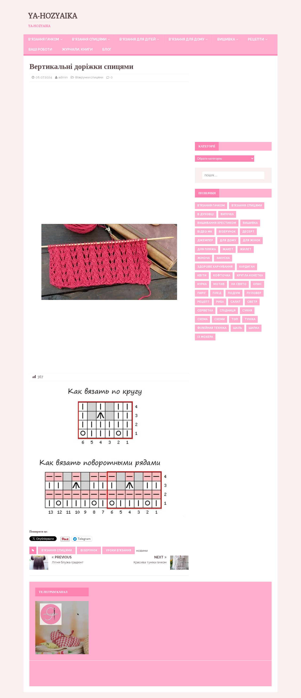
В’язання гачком (43, 39)
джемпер (205, 240)
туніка (250, 319)
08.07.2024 (44, 77)
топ (234, 319)
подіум (234, 293)
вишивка (250, 223)
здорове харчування (215, 266)
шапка (254, 328)
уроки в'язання (118, 550)
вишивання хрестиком (216, 223)
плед (217, 293)
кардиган (247, 266)
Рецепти (256, 39)
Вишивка (226, 39)
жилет (245, 249)
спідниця (228, 310)
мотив (219, 284)
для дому (228, 240)
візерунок (88, 550)
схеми (219, 319)
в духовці (205, 214)
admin (63, 77)
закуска (223, 258)
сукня (247, 310)
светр (252, 301)
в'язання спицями (56, 550)
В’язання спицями (89, 39)
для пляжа (206, 249)
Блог (106, 49)
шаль (237, 328)
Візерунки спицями (89, 77)
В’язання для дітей (137, 39)
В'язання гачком (211, 205)
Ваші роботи (40, 49)
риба (220, 301)
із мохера (205, 337)
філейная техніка (211, 328)
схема (202, 319)
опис (257, 284)
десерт (248, 231)
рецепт (203, 301)
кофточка (221, 275)
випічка (227, 214)
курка (202, 284)
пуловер (254, 293)
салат (235, 301)
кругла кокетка (250, 275)
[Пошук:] (233, 175)
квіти (201, 275)
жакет (227, 249)
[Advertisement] (109, 119)
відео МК (204, 231)
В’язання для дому (186, 39)
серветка (205, 310)
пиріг (201, 293)
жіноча (203, 258)
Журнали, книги (77, 49)
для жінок (251, 240)
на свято (238, 284)
